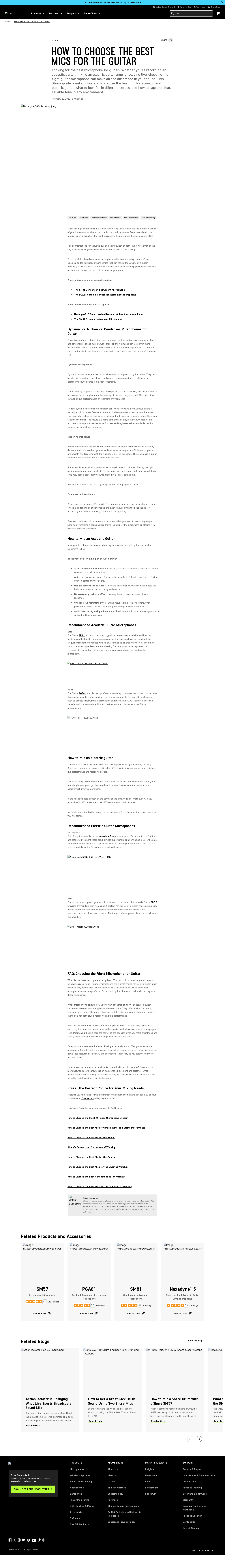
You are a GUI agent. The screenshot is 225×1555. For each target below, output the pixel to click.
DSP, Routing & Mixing (82, 1506)
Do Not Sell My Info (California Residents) (124, 1514)
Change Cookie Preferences (123, 1506)
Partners (113, 1499)
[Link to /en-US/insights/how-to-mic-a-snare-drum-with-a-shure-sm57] (175, 1390)
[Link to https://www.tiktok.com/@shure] (39, 1540)
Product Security (192, 1515)
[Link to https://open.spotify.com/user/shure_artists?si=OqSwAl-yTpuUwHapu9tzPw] (28, 1540)
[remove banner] (222, 2)
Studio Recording (148, 218)
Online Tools (190, 1481)
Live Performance (131, 218)
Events (149, 1481)
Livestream (151, 1487)
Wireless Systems (80, 1475)
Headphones (77, 1487)
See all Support (191, 1528)
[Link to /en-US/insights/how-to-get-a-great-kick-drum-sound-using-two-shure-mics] (112, 1390)
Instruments (115, 218)
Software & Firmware (195, 1493)
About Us (113, 1469)
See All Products (79, 1524)
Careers (112, 1481)
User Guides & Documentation (199, 1475)
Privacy (193, 1550)
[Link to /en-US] (15, 13)
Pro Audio (72, 218)
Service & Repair (192, 1469)
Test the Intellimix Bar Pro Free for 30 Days (112, 2)
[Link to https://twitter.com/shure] (14, 1540)
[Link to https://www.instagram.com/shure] (19, 1540)
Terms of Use (204, 1550)
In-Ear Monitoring (79, 1499)
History (112, 1475)
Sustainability (115, 1493)
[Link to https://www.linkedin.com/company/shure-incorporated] (23, 1540)
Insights (149, 1469)
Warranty (188, 1499)
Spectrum (150, 1493)
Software (75, 1518)
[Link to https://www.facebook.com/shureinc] (9, 1540)
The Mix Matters (117, 1487)
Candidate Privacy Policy (121, 1521)
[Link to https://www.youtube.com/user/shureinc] (34, 1540)
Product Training (192, 1487)
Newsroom (151, 1475)
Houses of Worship (99, 218)
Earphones (76, 1493)
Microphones (77, 1469)
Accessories (76, 1512)
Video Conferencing (81, 1481)
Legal (214, 1550)
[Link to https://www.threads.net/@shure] (43, 1540)
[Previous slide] (190, 1439)
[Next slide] (199, 1439)
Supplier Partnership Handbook (199, 1508)
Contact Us (189, 1521)
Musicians (84, 218)
